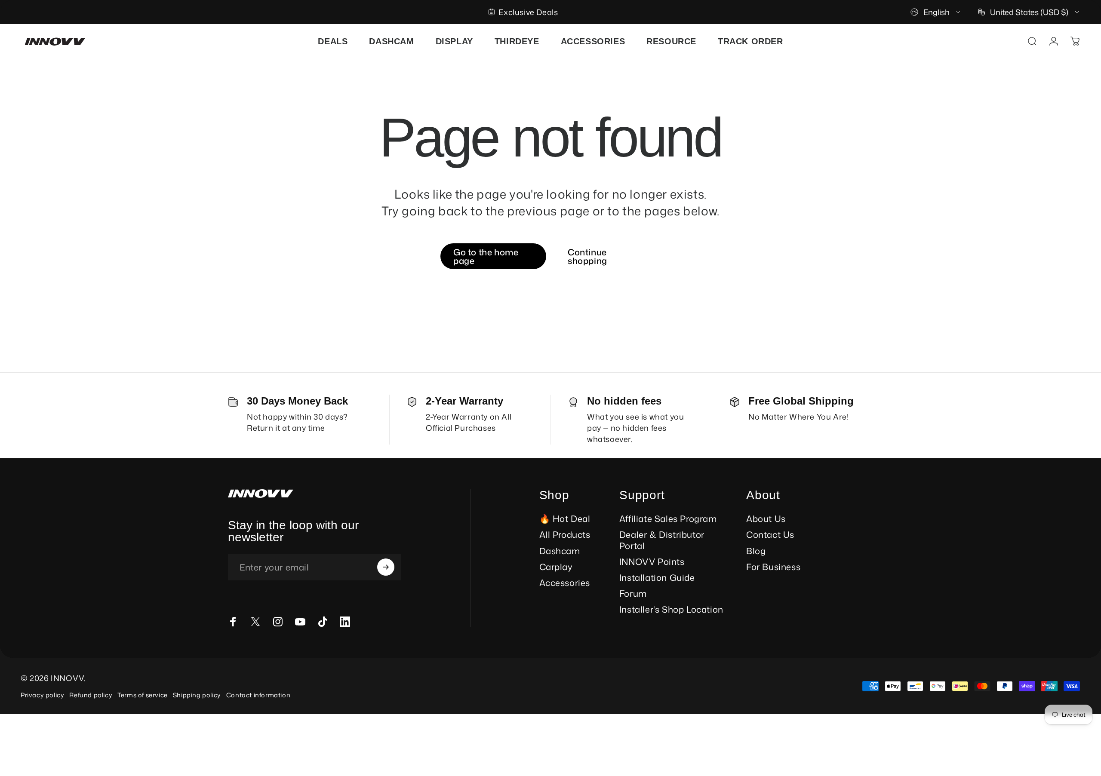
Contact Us (770, 534)
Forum (633, 593)
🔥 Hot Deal (564, 518)
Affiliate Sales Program (668, 518)
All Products (564, 534)
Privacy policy (42, 694)
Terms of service (142, 694)
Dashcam (559, 551)
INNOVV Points (652, 561)
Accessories (564, 582)
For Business (773, 566)
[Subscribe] (385, 567)
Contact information (258, 694)
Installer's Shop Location (671, 609)
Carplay (556, 566)
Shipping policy (197, 694)
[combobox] (936, 12)
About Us (766, 518)
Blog (756, 551)
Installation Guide (657, 577)
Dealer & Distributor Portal (661, 540)
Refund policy (90, 694)
